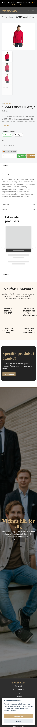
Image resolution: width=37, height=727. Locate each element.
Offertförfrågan (31, 155)
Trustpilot (5, 165)
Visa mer (5, 125)
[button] (7, 56)
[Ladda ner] (4, 26)
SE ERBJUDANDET (18, 5)
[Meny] (33, 10)
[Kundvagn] (29, 10)
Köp (22, 155)
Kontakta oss (18, 540)
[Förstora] (32, 26)
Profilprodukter (8, 17)
